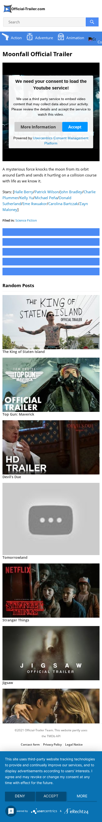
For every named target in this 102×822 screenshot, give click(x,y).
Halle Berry (23, 191)
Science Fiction (26, 220)
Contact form (30, 744)
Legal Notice (74, 744)
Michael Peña (46, 197)
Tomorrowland (14, 557)
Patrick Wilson (47, 191)
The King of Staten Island (23, 351)
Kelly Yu (26, 197)
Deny (20, 796)
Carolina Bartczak (63, 203)
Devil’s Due (11, 476)
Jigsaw (7, 682)
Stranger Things (15, 620)
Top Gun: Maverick (18, 414)
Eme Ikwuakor (35, 203)
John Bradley (71, 191)
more (82, 796)
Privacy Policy (52, 744)
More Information (38, 126)
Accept (74, 126)
